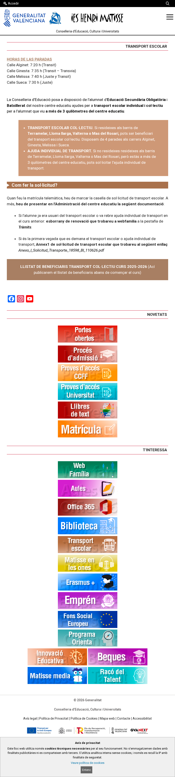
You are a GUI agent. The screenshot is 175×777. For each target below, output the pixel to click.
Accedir (13, 3)
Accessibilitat (142, 718)
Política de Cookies (84, 718)
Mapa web (107, 718)
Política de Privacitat (53, 718)
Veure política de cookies (87, 763)
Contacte (123, 718)
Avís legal (30, 718)
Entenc (86, 770)
